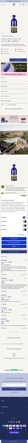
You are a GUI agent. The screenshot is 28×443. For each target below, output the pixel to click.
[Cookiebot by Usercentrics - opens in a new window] (21, 196)
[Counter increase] (7, 60)
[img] (4, 260)
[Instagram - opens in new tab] (11, 422)
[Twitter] (8, 104)
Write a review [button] (14, 251)
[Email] (15, 104)
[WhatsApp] (13, 104)
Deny (14, 246)
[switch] (25, 221)
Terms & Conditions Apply (14, 392)
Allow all (14, 238)
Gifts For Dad (6, 343)
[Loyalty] (20, 4)
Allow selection (14, 242)
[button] (2, 4)
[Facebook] (6, 104)
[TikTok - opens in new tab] (16, 422)
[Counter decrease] (2, 60)
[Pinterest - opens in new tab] (14, 422)
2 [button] (12, 332)
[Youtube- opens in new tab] (19, 422)
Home (2, 343)
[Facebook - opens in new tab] (9, 422)
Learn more (20, 74)
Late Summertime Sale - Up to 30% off (13, 1)
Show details (21, 234)
